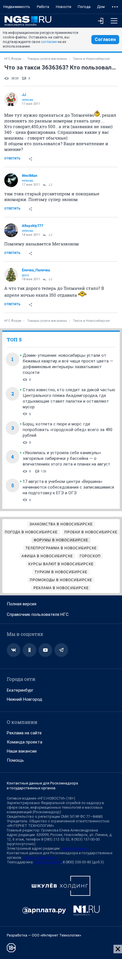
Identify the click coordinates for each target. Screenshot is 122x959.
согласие (49, 42)
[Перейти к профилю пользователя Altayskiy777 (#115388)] (11, 230)
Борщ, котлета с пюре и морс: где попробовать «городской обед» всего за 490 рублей (67, 429)
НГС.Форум (12, 59)
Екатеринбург (20, 690)
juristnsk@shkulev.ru (39, 857)
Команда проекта (24, 742)
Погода (84, 7)
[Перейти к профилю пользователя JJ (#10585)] (11, 99)
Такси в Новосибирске (91, 59)
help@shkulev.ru (47, 862)
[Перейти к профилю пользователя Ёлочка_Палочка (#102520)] (11, 275)
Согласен (105, 39)
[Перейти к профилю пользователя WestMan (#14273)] (11, 180)
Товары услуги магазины (47, 59)
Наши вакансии (22, 751)
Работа (43, 7)
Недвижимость (16, 7)
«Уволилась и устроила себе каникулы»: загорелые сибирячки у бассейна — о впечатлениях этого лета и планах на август (66, 458)
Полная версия (21, 603)
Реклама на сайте (24, 732)
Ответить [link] (12, 158)
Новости (63, 7)
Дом (101, 7)
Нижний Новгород (24, 699)
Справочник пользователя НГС (38, 614)
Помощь (15, 760)
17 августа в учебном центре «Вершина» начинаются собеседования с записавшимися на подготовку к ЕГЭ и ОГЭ (68, 487)
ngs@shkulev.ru (74, 848)
